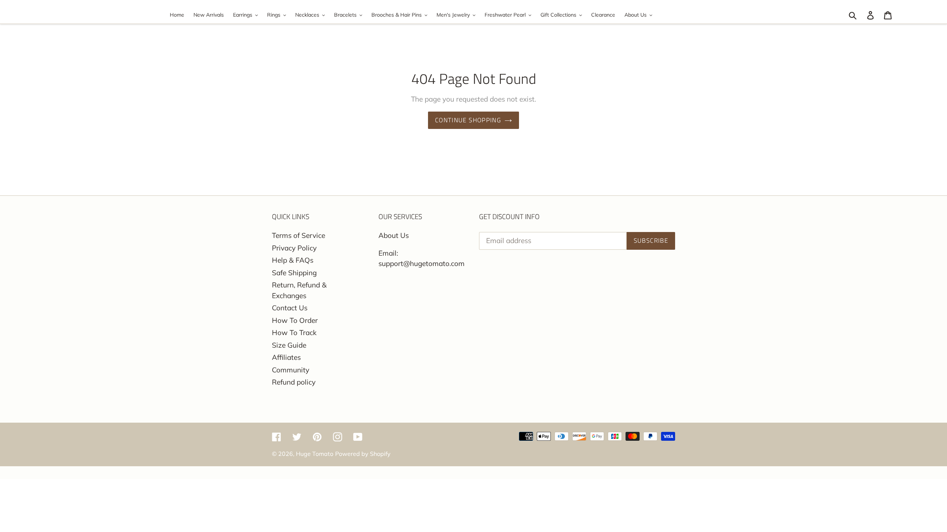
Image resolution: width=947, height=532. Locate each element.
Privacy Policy (294, 247)
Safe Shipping (294, 272)
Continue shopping (468, 120)
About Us (393, 235)
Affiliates (286, 357)
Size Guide (289, 345)
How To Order (295, 320)
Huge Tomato (314, 453)
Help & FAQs (292, 260)
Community (290, 369)
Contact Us (289, 307)
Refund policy (294, 382)
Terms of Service (298, 235)
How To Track (294, 332)
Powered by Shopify (363, 453)
